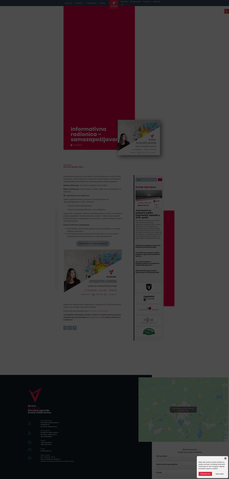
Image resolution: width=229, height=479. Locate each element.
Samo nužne (220, 474)
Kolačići (215, 468)
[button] (225, 458)
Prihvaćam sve (205, 474)
